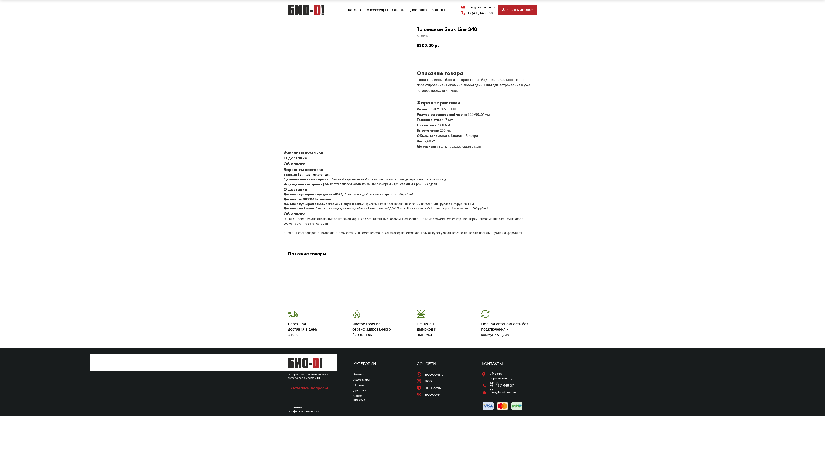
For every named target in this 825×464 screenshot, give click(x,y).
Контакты (440, 10)
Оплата (399, 10)
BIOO (428, 381)
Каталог (355, 10)
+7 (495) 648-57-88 (481, 13)
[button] (517, 10)
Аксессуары (377, 10)
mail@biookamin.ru (481, 7)
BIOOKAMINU (433, 374)
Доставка (418, 10)
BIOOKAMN (432, 394)
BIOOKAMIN (432, 388)
